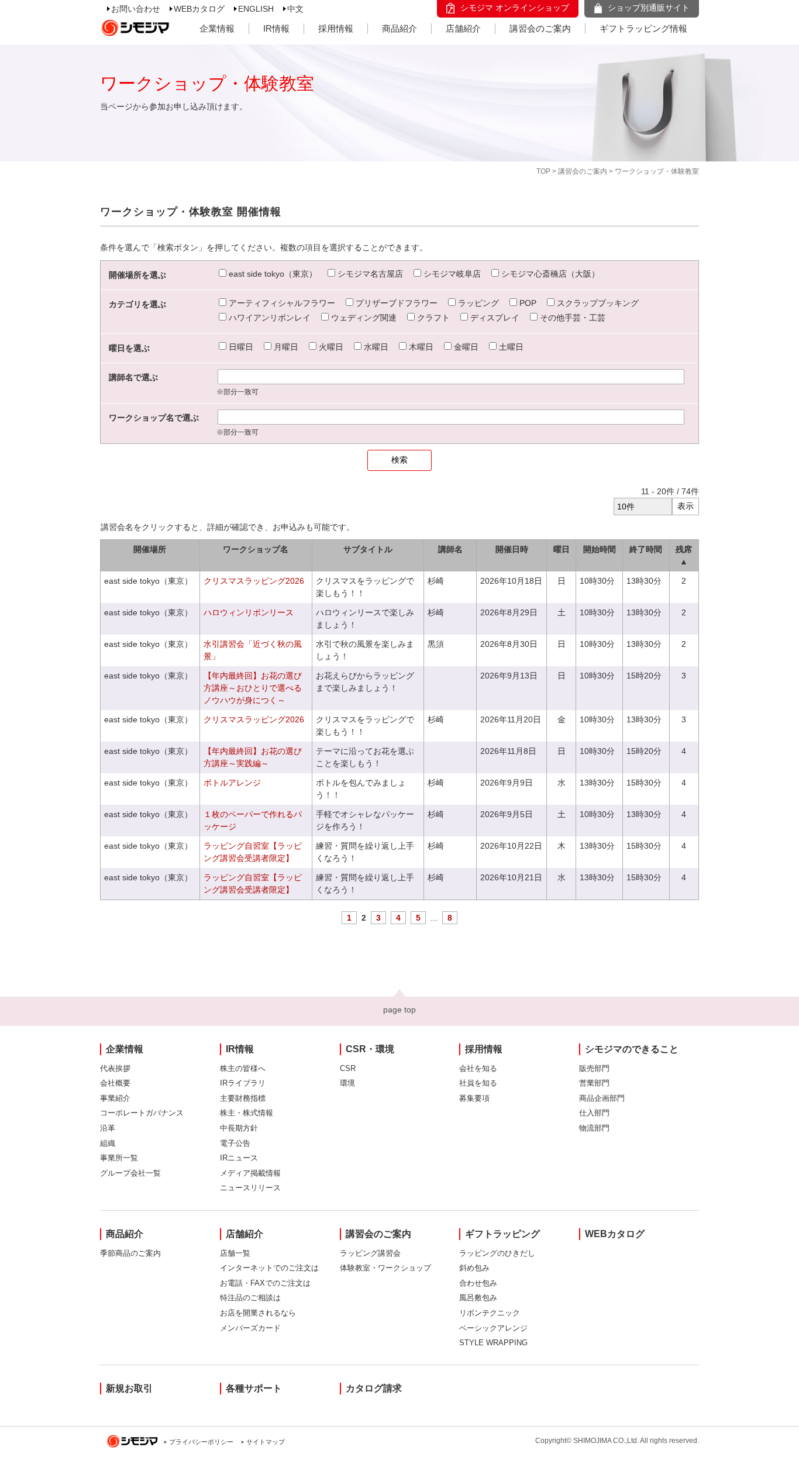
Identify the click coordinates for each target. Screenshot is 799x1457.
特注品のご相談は (250, 1297)
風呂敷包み (478, 1297)
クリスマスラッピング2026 (254, 580)
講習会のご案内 (540, 28)
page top (399, 1009)
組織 (107, 1143)
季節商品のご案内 (130, 1253)
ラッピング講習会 (370, 1253)
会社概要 (115, 1083)
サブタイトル (367, 549)
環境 (347, 1083)
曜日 (561, 549)
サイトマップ (265, 1441)
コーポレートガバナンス (142, 1112)
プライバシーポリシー (201, 1441)
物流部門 (594, 1128)
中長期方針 (239, 1128)
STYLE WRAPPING (493, 1342)
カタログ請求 (374, 1388)
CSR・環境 (370, 1049)
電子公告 (235, 1143)
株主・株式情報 (246, 1112)
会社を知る (478, 1068)
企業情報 (217, 28)
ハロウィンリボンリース (249, 612)
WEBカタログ (199, 8)
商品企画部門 (602, 1098)
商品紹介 (399, 28)
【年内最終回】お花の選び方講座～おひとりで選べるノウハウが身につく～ (253, 688)
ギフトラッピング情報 (643, 28)
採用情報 (335, 28)
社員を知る (478, 1083)
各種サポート (254, 1388)
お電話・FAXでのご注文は (265, 1283)
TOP (543, 171)
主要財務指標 (243, 1098)
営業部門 (594, 1083)
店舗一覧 (235, 1253)
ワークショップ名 (255, 549)
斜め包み (474, 1267)
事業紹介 (115, 1098)
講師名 (450, 549)
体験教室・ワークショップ (385, 1267)
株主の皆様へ (243, 1068)
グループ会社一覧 (130, 1173)
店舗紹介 (463, 28)
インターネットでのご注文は (269, 1267)
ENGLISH (256, 8)
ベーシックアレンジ (493, 1328)
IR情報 (276, 28)
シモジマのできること (632, 1049)
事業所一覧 (119, 1157)
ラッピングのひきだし (497, 1253)
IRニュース (239, 1157)
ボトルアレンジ (232, 782)
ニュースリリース (250, 1187)
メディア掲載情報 (250, 1173)
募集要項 (474, 1098)
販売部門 (594, 1068)
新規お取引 (129, 1388)
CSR (348, 1068)
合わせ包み (478, 1283)
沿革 (107, 1128)
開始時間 (599, 549)
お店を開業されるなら (258, 1312)
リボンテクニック (489, 1312)
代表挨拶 (115, 1068)
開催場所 (149, 549)
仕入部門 (594, 1112)
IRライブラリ (243, 1083)
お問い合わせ (135, 8)
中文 (295, 8)
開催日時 (511, 549)
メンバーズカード (250, 1328)
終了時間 (645, 549)
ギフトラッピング (502, 1234)
